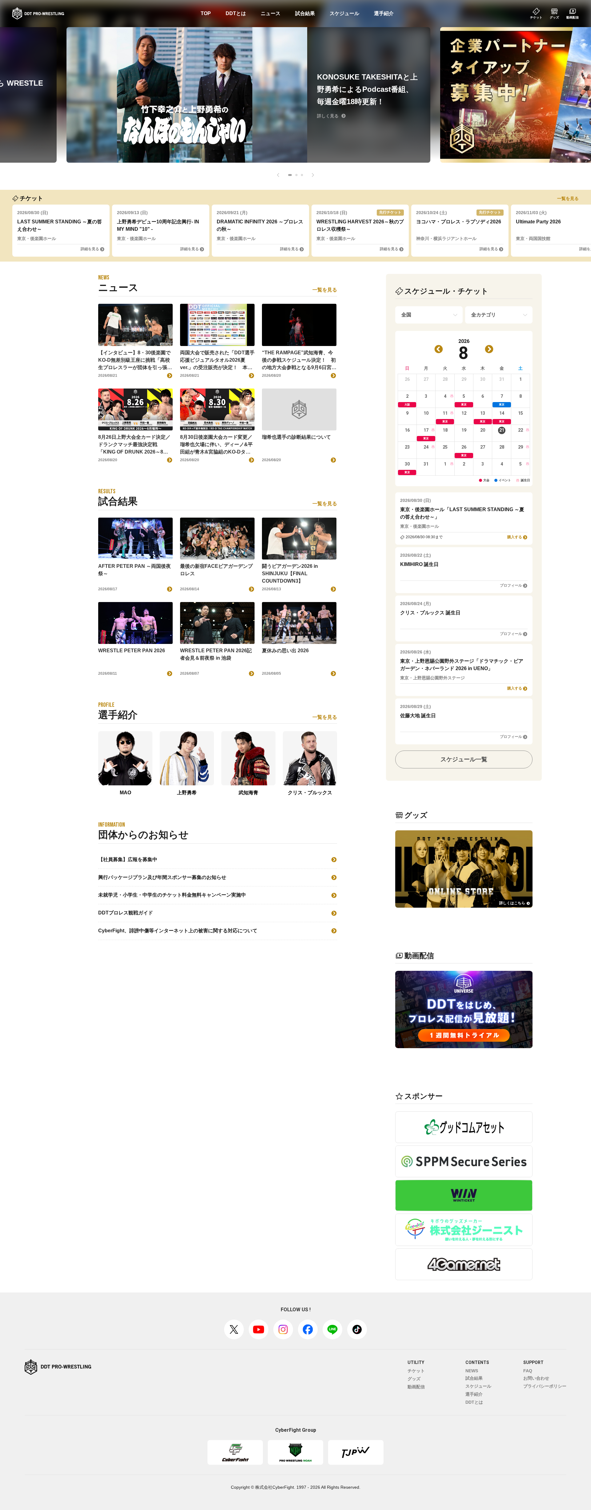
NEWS (471, 1370)
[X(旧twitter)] (234, 1329)
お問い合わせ (536, 1378)
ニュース (270, 13)
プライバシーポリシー (544, 1386)
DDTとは (236, 13)
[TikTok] (357, 1329)
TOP (206, 13)
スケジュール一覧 (463, 759)
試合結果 (305, 13)
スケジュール (344, 13)
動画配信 (416, 1386)
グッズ (414, 1378)
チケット (416, 1370)
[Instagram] (283, 1329)
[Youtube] (258, 1329)
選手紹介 (384, 13)
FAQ (527, 1370)
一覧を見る (568, 198)
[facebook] (308, 1329)
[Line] (332, 1329)
